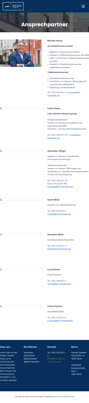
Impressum (28, 352)
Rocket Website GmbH (66, 397)
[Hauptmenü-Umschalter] (83, 6)
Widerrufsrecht (30, 359)
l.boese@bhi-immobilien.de (59, 284)
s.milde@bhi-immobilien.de (59, 214)
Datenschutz (29, 355)
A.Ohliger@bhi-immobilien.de (60, 186)
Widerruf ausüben (31, 362)
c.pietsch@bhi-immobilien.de (60, 320)
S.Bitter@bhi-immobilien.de (59, 249)
